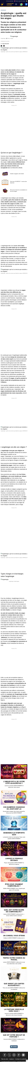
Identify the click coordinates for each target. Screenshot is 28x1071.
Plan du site (4, 1059)
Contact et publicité (20, 1059)
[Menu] (16, 4)
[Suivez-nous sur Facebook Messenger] (23, 1055)
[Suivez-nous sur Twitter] (9, 1055)
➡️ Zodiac (14, 1046)
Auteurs (11, 1059)
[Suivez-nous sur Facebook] (4, 1055)
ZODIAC (3, 10)
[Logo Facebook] (26, 4)
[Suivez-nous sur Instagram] (14, 1055)
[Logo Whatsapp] (21, 3)
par (5, 43)
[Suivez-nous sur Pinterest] (18, 1055)
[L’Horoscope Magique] (2, 4)
